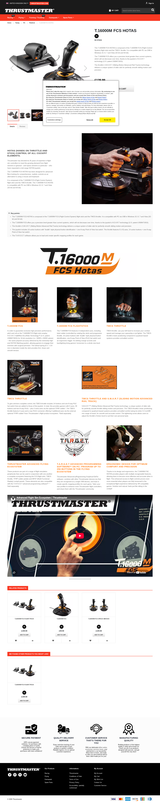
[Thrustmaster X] (20, 775)
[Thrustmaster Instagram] (15, 775)
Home (9, 23)
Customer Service (100, 785)
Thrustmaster (73, 773)
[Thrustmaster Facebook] (9, 775)
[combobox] (138, 10)
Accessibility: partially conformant (76, 787)
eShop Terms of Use (88, 97)
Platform (32, 23)
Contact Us (98, 782)
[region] (81, 103)
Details (12, 126)
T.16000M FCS (61, 619)
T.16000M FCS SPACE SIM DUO (98, 619)
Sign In (151, 3)
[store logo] (29, 10)
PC (24, 23)
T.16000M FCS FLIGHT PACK (24, 619)
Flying (17, 23)
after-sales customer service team (96, 748)
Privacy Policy (102, 97)
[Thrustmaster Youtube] (25, 775)
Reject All (90, 120)
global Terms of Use (82, 101)
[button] (17, 3)
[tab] (12, 126)
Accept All (107, 120)
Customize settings (54, 120)
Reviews (22, 126)
